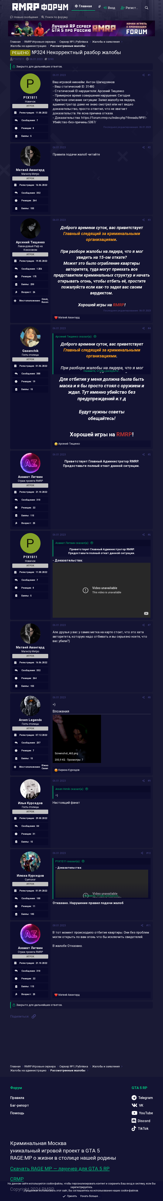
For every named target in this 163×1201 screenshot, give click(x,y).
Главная (85, 6)
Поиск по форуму (56, 17)
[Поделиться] (143, 75)
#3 (149, 219)
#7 (149, 625)
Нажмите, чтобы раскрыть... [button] (102, 370)
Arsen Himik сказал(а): (69, 789)
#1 (149, 75)
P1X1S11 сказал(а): (67, 861)
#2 (149, 147)
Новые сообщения (26, 17)
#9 (149, 780)
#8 (149, 697)
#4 (149, 328)
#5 (149, 454)
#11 (148, 925)
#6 (149, 534)
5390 (50, 59)
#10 (148, 853)
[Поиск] (146, 8)
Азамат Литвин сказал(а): (72, 543)
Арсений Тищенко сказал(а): (73, 336)
